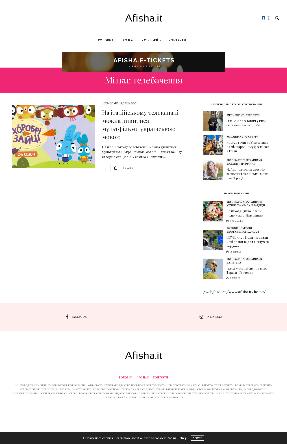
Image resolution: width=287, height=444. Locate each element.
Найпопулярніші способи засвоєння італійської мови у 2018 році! (247, 173)
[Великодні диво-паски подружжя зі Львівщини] (214, 211)
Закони (246, 228)
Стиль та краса (238, 205)
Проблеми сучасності (243, 231)
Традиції (258, 205)
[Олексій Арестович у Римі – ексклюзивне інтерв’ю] (214, 121)
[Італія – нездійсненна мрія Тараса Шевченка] (214, 269)
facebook (79, 316)
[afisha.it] (143, 18)
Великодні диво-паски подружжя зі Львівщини (244, 213)
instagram (214, 316)
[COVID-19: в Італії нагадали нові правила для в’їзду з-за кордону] (214, 240)
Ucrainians (111, 103)
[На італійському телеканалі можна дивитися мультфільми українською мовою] (53, 136)
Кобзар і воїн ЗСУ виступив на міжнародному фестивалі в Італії (248, 146)
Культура (251, 136)
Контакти (177, 40)
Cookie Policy (176, 438)
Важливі (233, 163)
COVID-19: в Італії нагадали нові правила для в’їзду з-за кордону (248, 241)
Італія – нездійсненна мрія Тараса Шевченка (246, 270)
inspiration (236, 160)
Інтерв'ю (253, 115)
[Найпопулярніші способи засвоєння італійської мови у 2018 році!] (214, 170)
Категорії (149, 40)
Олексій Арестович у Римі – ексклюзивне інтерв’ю (247, 123)
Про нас (127, 40)
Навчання (248, 163)
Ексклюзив (235, 115)
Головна (105, 40)
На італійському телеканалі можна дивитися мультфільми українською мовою (140, 124)
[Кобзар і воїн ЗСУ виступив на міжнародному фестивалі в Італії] (214, 145)
